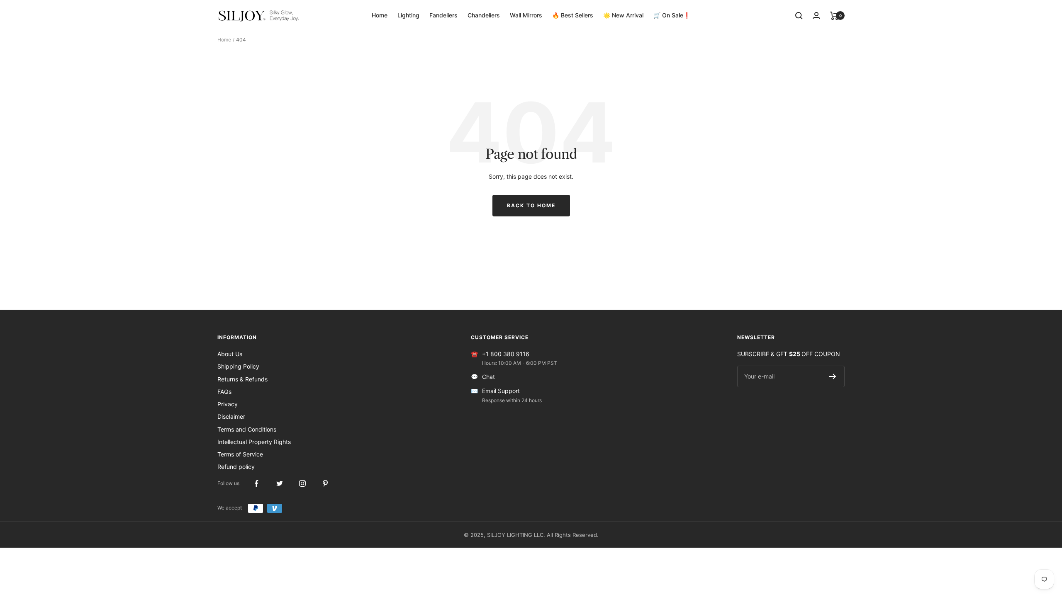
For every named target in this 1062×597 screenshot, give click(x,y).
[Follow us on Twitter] (279, 483)
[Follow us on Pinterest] (325, 483)
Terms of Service (240, 454)
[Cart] (834, 16)
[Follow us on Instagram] (302, 483)
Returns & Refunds (242, 379)
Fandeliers (443, 15)
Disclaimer (231, 416)
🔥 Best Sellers (572, 15)
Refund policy (236, 466)
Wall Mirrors (526, 15)
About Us (229, 353)
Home (379, 15)
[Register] (832, 376)
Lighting (408, 15)
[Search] (799, 15)
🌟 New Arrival (623, 15)
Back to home (531, 205)
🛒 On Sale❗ (671, 15)
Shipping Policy (238, 366)
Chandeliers (484, 15)
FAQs (224, 391)
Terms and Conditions (246, 429)
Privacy (227, 404)
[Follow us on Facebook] (256, 483)
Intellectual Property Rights (254, 441)
